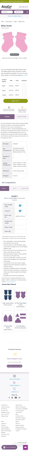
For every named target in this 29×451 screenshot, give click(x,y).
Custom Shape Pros (11, 281)
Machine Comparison (21, 407)
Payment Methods (5, 428)
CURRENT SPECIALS (14, 385)
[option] (2, 21)
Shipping (3, 432)
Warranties (3, 436)
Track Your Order (5, 434)
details (7, 116)
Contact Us (3, 423)
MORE (26, 75)
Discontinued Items (20, 419)
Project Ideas (21, 116)
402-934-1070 (4, 410)
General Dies (9, 21)
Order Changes (5, 427)
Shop (2, 21)
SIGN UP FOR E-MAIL (14, 379)
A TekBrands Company (21, 428)
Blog (17, 414)
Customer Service (5, 407)
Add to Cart (15, 100)
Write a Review (5, 28)
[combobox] (8, 12)
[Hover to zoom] (14, 42)
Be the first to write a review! (14, 366)
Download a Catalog (20, 417)
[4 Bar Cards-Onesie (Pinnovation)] (8, 295)
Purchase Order (19, 416)
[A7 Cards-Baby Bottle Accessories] (21, 318)
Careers (18, 430)
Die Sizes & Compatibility (22, 408)
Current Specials (20, 410)
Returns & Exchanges (6, 430)
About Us (18, 423)
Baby (15, 21)
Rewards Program (20, 425)
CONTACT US (14, 392)
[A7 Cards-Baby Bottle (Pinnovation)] (8, 318)
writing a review (22, 112)
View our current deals (14, 16)
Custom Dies (19, 412)
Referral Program (20, 427)
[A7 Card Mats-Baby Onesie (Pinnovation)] (21, 295)
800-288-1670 (23, 7)
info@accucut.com (5, 412)
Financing (3, 425)
